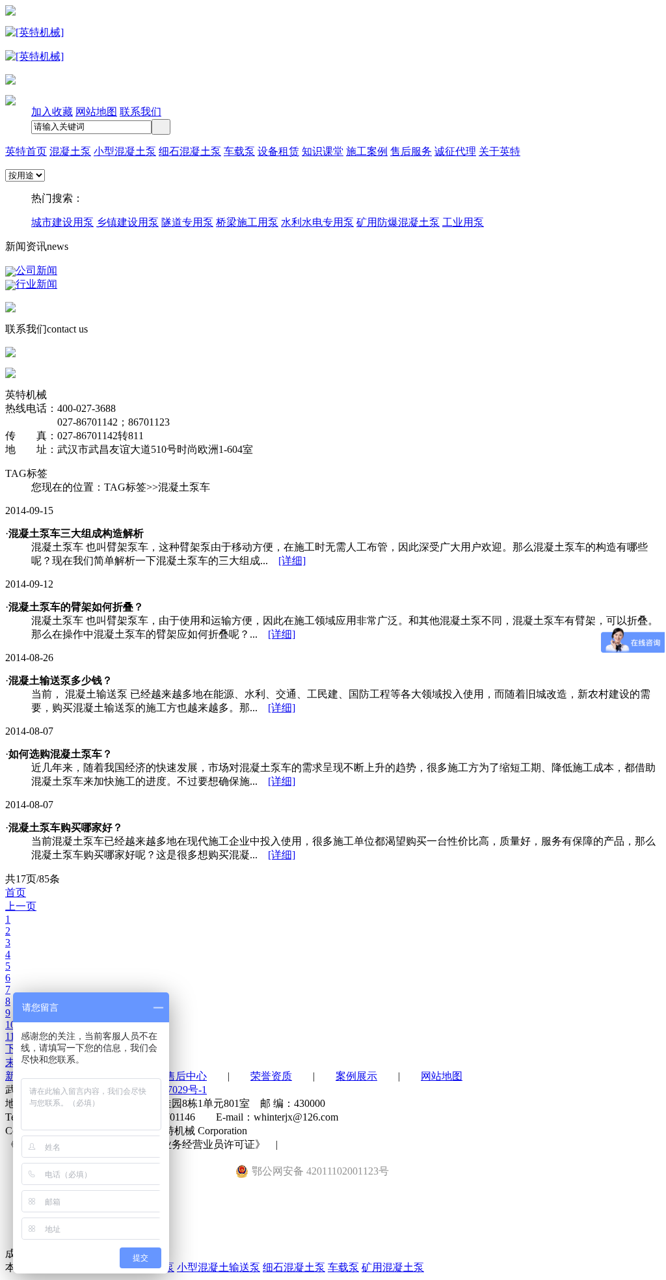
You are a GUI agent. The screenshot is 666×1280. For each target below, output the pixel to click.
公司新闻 (36, 270)
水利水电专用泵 (317, 222)
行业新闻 (36, 284)
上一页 (20, 906)
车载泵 (343, 1267)
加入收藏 (52, 111)
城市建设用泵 (62, 222)
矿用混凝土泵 (393, 1267)
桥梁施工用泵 (247, 222)
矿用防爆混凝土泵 (398, 222)
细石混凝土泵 (294, 1267)
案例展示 (356, 1076)
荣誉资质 (271, 1076)
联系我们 (140, 111)
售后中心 (186, 1076)
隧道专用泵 (187, 222)
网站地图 (96, 111)
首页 (15, 892)
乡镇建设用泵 (127, 222)
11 (10, 1036)
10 (10, 1024)
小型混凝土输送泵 (218, 1267)
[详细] (292, 560)
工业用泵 (463, 222)
